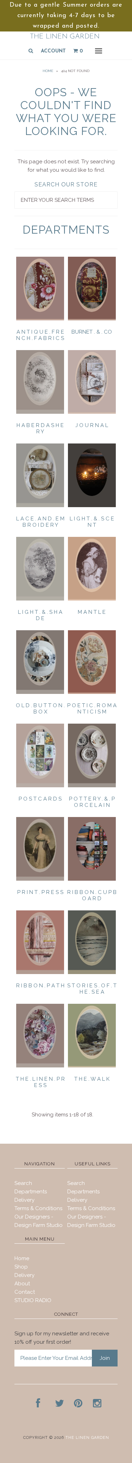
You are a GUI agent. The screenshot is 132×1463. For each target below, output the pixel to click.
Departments (30, 1191)
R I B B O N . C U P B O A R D (92, 895)
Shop (21, 1267)
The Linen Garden (65, 36)
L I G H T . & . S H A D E (40, 615)
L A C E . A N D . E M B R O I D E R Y (40, 522)
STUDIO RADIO (32, 1300)
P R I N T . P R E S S (40, 892)
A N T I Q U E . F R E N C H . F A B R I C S (40, 335)
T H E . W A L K (91, 1079)
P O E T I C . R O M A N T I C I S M (92, 708)
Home (48, 71)
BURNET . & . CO (91, 332)
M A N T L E (92, 612)
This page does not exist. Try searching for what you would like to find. (66, 165)
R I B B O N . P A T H (40, 985)
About (22, 1283)
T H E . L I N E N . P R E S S (40, 1082)
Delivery (24, 1200)
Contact (24, 1292)
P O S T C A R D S (40, 799)
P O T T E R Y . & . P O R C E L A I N (92, 802)
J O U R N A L (91, 425)
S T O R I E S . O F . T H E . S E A (92, 988)
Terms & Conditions (38, 1208)
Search (23, 1183)
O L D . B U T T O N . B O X (40, 708)
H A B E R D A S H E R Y (40, 428)
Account (53, 51)
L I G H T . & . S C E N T (92, 522)
